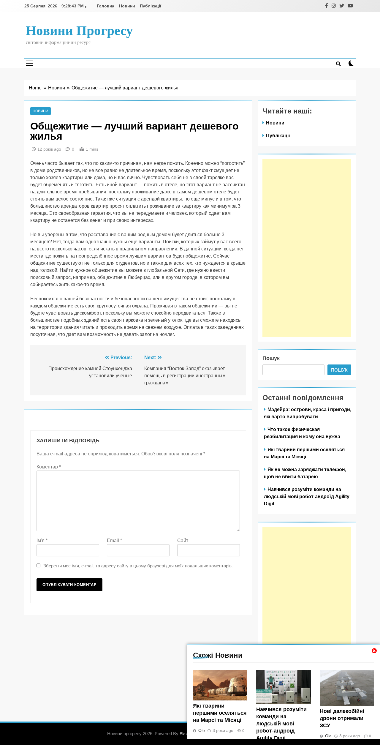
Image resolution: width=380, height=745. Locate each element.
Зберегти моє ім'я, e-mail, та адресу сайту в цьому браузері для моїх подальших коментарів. (138, 565)
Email (114, 540)
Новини (127, 6)
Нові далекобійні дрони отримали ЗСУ (342, 718)
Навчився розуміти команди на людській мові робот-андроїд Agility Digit (281, 723)
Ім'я (42, 540)
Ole (201, 730)
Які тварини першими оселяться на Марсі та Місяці (220, 713)
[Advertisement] (306, 248)
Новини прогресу (79, 30)
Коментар (49, 466)
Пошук (271, 358)
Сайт (182, 540)
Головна (105, 6)
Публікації (150, 6)
